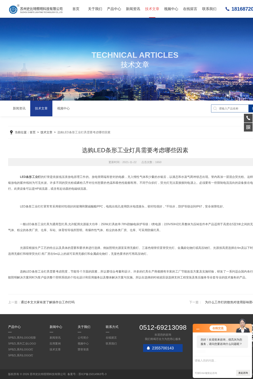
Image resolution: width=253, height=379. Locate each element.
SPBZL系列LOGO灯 (20, 349)
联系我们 (209, 9)
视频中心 (171, 9)
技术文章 (152, 9)
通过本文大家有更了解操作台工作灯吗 (48, 302)
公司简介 (83, 337)
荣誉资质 (83, 349)
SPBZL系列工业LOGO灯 (22, 344)
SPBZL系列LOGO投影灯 (22, 338)
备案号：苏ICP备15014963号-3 (87, 374)
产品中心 (114, 9)
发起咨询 (243, 373)
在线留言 (190, 9)
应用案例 (55, 343)
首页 (75, 9)
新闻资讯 (133, 9)
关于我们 (95, 9)
